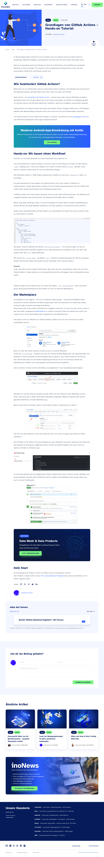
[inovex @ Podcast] (21, 846)
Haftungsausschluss (22, 852)
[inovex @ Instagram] (17, 846)
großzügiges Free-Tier (81, 117)
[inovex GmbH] (5, 4)
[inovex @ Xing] (14, 846)
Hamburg (37, 819)
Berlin (37, 823)
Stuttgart (38, 827)
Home (7, 49)
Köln (36, 811)
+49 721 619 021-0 (10, 815)
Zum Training (52, 142)
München (37, 815)
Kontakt (97, 5)
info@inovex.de (9, 817)
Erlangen (38, 831)
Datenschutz (36, 852)
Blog (13, 49)
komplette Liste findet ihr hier (38, 97)
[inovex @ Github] (7, 846)
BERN (36, 835)
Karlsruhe (38, 807)
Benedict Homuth (59, 34)
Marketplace (40, 311)
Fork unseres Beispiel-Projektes (52, 576)
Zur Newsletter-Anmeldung (24, 788)
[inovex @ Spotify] (24, 846)
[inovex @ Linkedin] (10, 846)
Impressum (9, 852)
